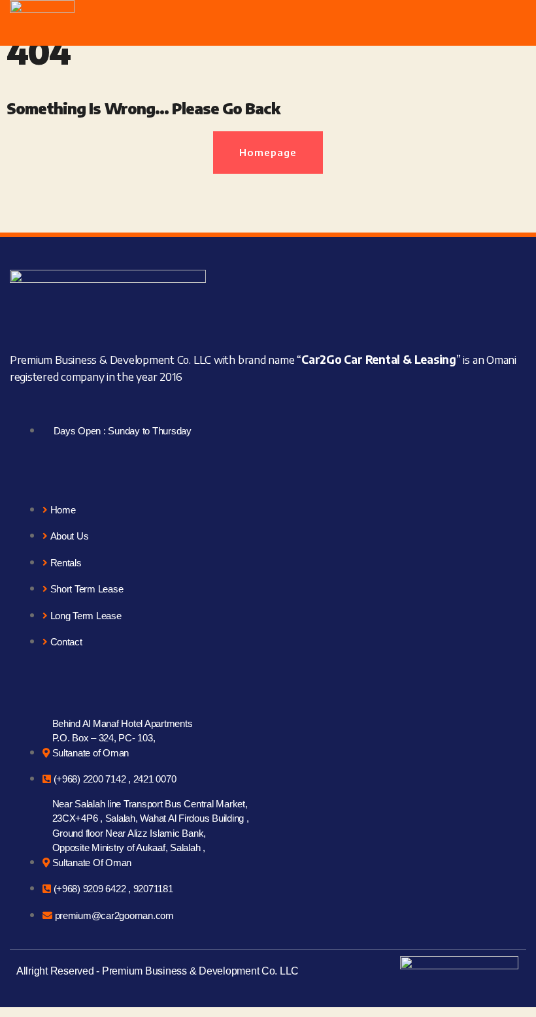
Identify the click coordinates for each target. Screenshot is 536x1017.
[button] (515, 18)
